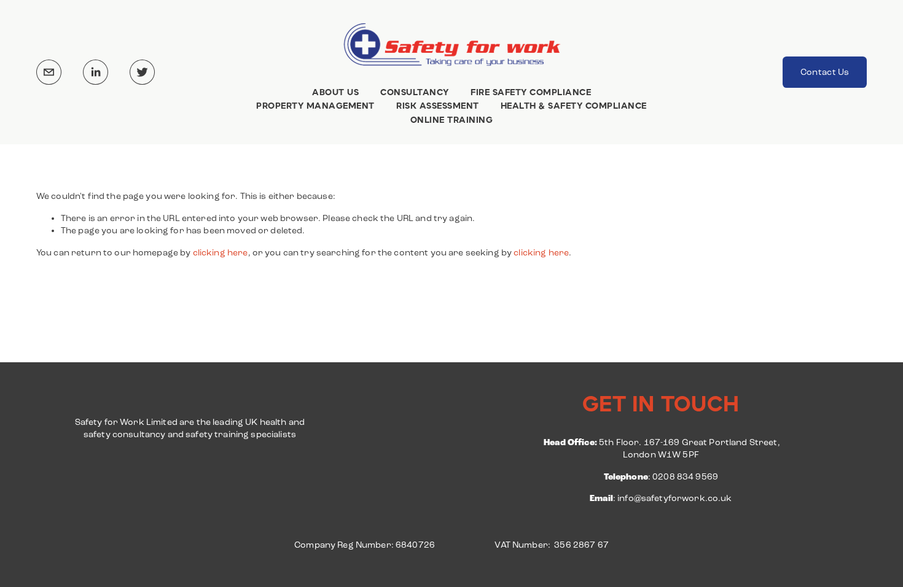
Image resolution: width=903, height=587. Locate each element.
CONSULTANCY (414, 92)
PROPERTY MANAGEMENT (315, 106)
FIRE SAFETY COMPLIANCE (531, 92)
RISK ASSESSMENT (437, 106)
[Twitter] (142, 72)
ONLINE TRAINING (451, 120)
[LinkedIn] (95, 72)
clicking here (220, 252)
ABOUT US (335, 92)
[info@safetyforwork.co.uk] (48, 72)
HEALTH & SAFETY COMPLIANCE (574, 106)
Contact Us (825, 72)
